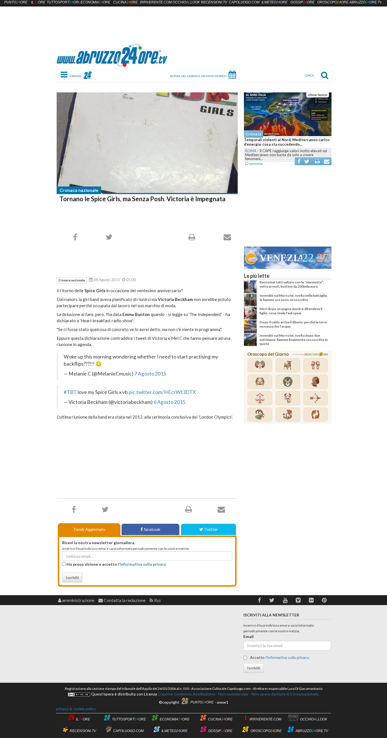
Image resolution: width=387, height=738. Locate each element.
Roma (250, 151)
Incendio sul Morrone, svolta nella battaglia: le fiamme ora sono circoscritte (294, 297)
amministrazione (77, 600)
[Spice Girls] (147, 142)
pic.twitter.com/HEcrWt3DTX (162, 392)
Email (248, 636)
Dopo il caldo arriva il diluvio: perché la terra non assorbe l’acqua (293, 324)
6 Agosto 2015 (170, 402)
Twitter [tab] (211, 529)
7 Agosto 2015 (150, 374)
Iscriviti (72, 577)
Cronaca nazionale (78, 190)
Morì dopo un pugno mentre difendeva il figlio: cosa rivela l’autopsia (291, 311)
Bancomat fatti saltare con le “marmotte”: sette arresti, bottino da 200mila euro (292, 284)
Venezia (281, 257)
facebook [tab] (152, 529)
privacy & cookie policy (76, 708)
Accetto (279, 657)
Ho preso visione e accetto (116, 564)
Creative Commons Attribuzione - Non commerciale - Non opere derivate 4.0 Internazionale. (238, 694)
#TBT (70, 392)
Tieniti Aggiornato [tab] (89, 529)
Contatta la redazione (124, 600)
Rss (157, 600)
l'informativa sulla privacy (142, 564)
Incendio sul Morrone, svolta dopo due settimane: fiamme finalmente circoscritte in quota (294, 339)
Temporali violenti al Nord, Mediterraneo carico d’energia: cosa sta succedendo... (286, 142)
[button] (259, 600)
